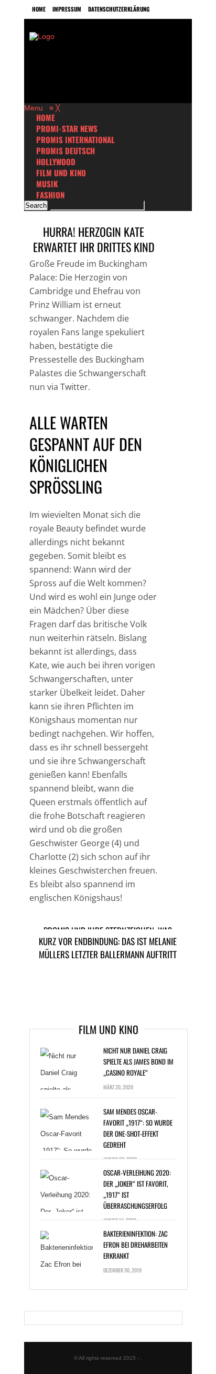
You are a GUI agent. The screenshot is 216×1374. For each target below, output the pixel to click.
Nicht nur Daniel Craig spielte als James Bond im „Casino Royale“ (138, 1061)
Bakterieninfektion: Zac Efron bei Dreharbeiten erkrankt (135, 1244)
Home (39, 9)
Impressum (66, 9)
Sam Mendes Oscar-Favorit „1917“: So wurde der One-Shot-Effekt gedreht (137, 1128)
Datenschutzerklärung (118, 9)
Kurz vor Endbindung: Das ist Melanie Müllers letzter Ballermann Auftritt (108, 948)
